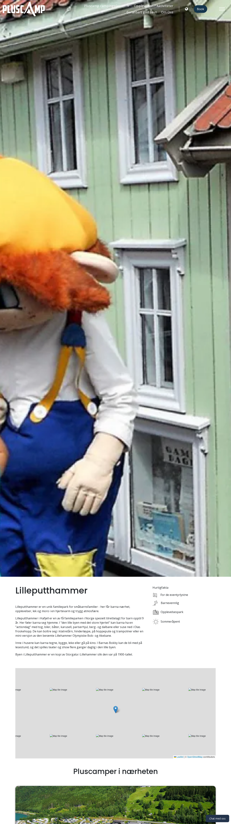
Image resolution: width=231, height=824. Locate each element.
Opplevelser (143, 6)
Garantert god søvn (142, 12)
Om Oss (167, 12)
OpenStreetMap (195, 756)
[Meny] (222, 9)
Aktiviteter (165, 6)
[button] (115, 709)
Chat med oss (217, 818)
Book (200, 9)
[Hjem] (24, 9)
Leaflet (179, 756)
